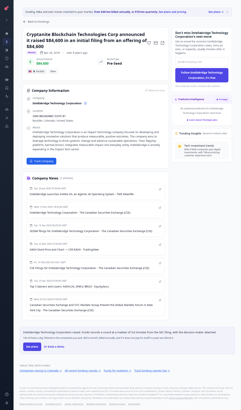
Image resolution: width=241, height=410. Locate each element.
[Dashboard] (7, 34)
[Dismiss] (227, 12)
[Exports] (7, 126)
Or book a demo (54, 346)
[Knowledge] (7, 394)
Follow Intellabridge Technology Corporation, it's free (202, 75)
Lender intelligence (74, 403)
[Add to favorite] (149, 43)
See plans (32, 346)
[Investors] (7, 67)
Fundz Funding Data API (181, 397)
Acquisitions (134, 403)
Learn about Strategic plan (203, 119)
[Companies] (7, 50)
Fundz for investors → (117, 370)
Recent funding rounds (31, 403)
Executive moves (117, 403)
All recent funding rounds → (83, 370)
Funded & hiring (53, 403)
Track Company (43, 161)
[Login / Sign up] (7, 403)
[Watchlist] (7, 80)
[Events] (7, 42)
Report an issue (157, 90)
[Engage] (7, 109)
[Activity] (7, 96)
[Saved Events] (7, 88)
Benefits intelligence (96, 403)
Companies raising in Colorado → (41, 370)
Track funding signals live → (152, 370)
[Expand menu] (7, 20)
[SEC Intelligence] (7, 58)
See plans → (216, 12)
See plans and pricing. (173, 12)
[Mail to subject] (155, 43)
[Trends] (7, 118)
